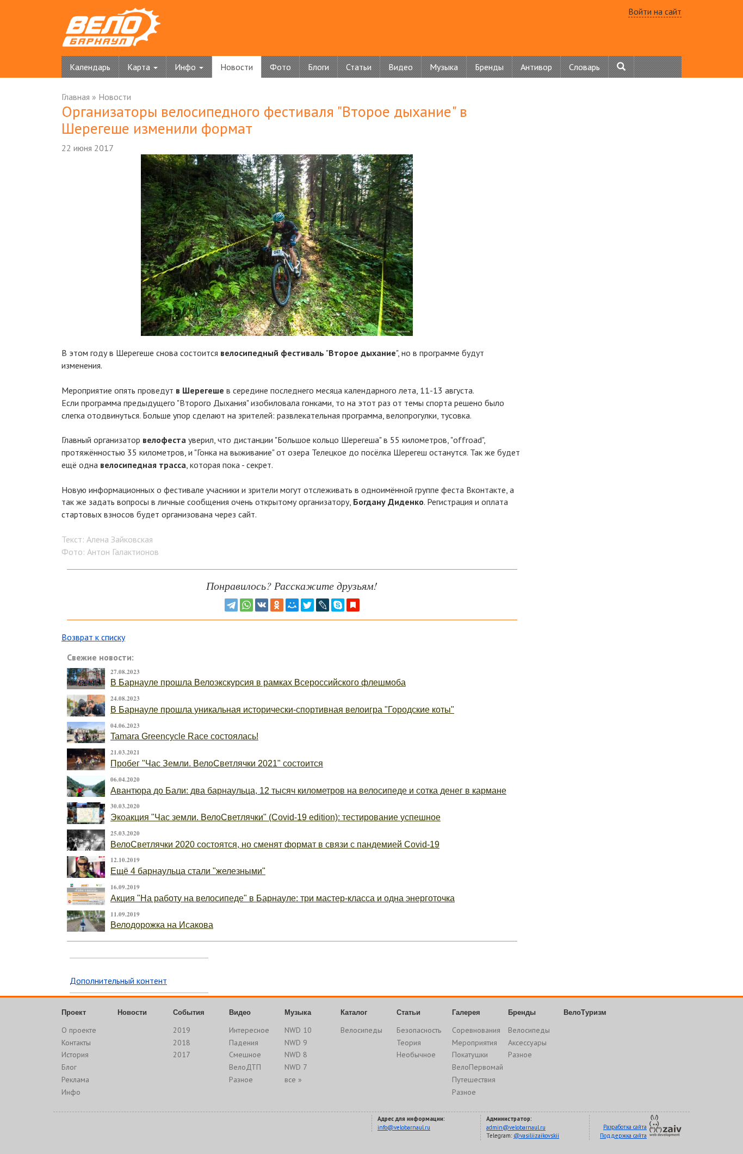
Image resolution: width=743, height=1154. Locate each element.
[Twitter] (307, 605)
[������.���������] (353, 605)
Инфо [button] (186, 66)
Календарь (90, 66)
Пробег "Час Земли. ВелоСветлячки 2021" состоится (216, 763)
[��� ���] (292, 605)
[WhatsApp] (246, 605)
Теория (409, 1042)
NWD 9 (295, 1042)
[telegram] (231, 605)
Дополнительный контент (118, 980)
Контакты (76, 1042)
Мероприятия (474, 1042)
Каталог (353, 1012)
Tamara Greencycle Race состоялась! (184, 736)
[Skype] (337, 605)
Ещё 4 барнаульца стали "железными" (187, 871)
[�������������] (276, 605)
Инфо (71, 1092)
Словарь (584, 66)
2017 (181, 1054)
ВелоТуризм (585, 1012)
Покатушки (470, 1054)
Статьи (358, 66)
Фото (280, 66)
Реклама (75, 1079)
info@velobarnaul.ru (403, 1127)
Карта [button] (139, 66)
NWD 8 (295, 1054)
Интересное (249, 1030)
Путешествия (474, 1079)
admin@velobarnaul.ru (516, 1127)
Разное (241, 1079)
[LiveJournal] (322, 605)
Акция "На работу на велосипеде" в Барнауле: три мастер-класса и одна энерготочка (282, 898)
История (75, 1054)
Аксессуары (527, 1042)
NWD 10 (298, 1030)
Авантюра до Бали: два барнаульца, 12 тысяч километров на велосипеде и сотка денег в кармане (308, 790)
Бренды (489, 66)
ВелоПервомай (477, 1067)
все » (293, 1079)
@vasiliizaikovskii (536, 1135)
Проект (73, 1012)
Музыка (444, 66)
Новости (236, 66)
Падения (243, 1042)
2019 (181, 1030)
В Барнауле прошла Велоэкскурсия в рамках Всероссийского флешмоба (258, 682)
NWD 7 (295, 1067)
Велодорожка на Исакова (161, 925)
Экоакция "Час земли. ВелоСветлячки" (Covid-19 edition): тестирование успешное (275, 817)
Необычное (416, 1054)
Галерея (466, 1012)
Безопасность (419, 1030)
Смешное (245, 1054)
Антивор (536, 66)
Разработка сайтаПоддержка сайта (623, 1131)
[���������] (261, 605)
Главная (75, 96)
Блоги (318, 66)
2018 (181, 1042)
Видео (400, 66)
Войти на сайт (655, 11)
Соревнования (476, 1030)
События (189, 1012)
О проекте (78, 1030)
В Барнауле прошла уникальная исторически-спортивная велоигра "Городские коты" (282, 709)
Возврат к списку (93, 637)
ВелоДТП (245, 1067)
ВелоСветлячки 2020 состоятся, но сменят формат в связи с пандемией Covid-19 (274, 844)
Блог (69, 1067)
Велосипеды (361, 1030)
